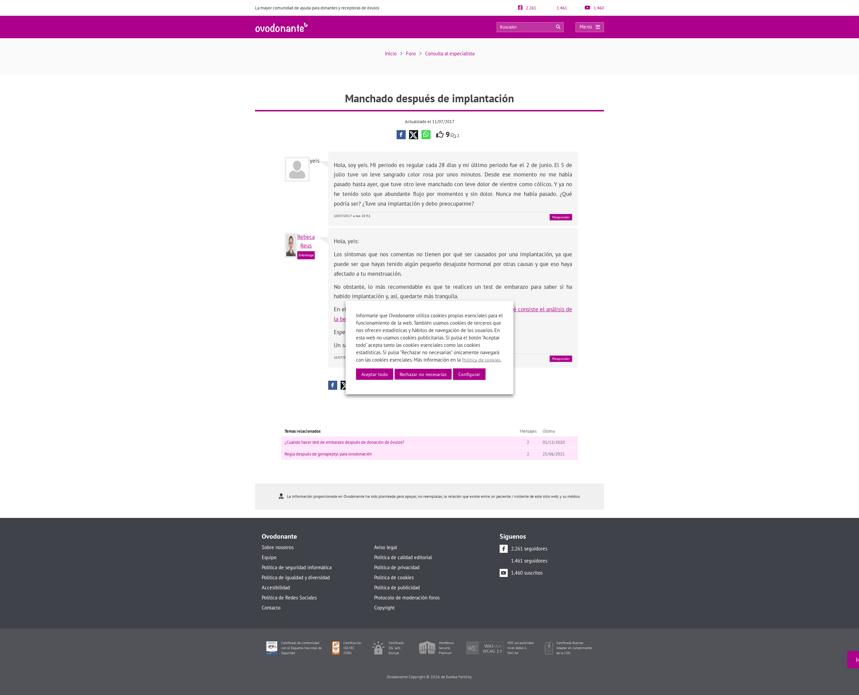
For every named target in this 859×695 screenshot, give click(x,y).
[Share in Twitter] (413, 134)
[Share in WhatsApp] (426, 134)
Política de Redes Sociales (289, 597)
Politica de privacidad (396, 567)
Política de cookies (394, 577)
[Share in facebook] (401, 134)
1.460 (598, 8)
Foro (411, 53)
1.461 (561, 8)
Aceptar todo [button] (374, 374)
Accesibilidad (276, 587)
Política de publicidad (397, 587)
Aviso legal (385, 547)
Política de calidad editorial (403, 557)
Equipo (269, 557)
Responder (560, 217)
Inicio (391, 53)
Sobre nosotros (278, 547)
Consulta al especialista (449, 53)
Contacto (271, 607)
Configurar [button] (469, 374)
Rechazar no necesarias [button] (423, 374)
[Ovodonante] (281, 27)
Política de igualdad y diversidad (296, 577)
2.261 (530, 8)
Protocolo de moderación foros (407, 597)
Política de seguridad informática (297, 567)
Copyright (384, 607)
